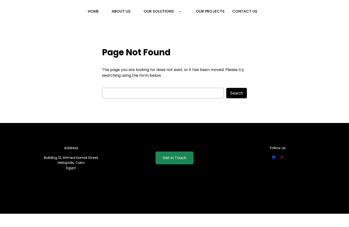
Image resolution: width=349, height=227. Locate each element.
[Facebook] (274, 157)
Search (236, 93)
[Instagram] (282, 157)
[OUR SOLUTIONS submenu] (180, 11)
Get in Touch (174, 158)
